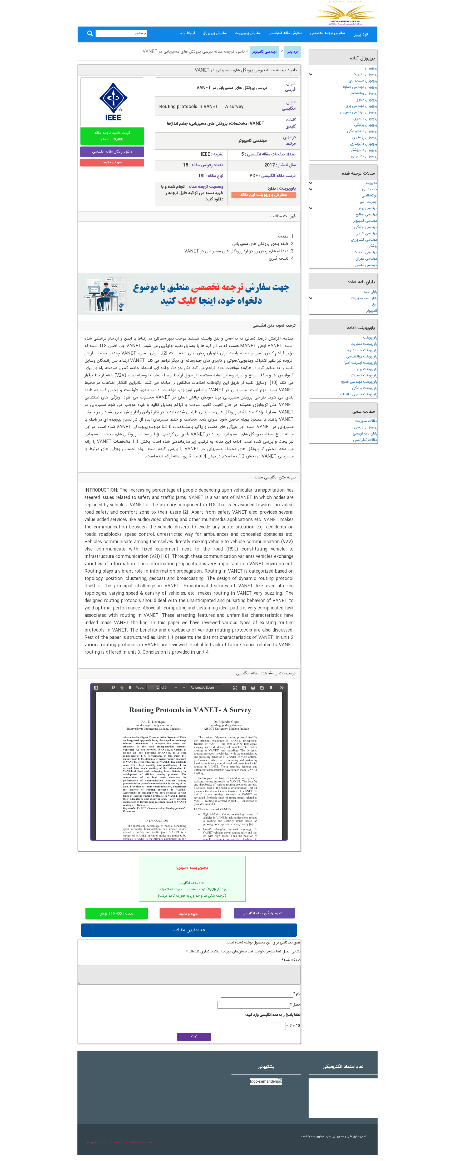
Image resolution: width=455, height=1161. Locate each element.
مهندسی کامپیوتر (265, 52)
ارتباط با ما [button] (187, 33)
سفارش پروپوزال (215, 33)
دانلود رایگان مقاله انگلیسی (263, 913)
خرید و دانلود (112, 162)
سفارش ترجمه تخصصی (327, 33)
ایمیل (295, 1005)
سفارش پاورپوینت (248, 33)
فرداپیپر (361, 34)
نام (296, 994)
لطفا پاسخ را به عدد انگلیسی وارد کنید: (272, 1015)
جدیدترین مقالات (188, 930)
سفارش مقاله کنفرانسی (285, 33)
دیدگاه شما (290, 960)
